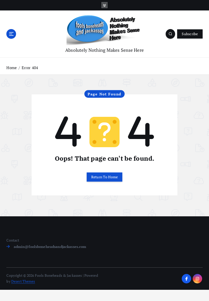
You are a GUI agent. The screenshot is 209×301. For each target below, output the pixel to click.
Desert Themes (23, 281)
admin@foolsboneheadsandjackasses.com (50, 246)
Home (11, 67)
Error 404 (30, 67)
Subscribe (190, 34)
